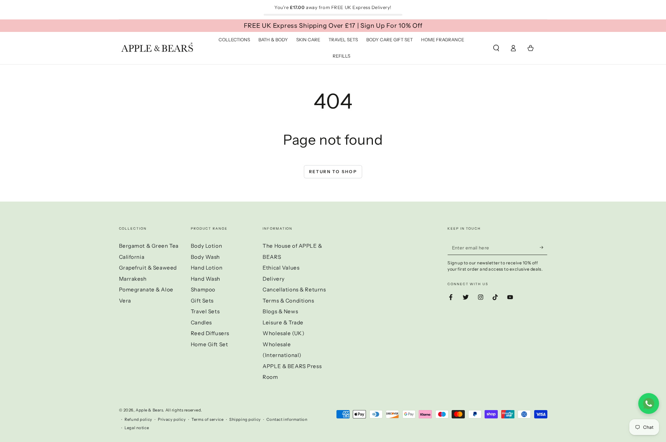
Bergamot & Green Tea (149, 246)
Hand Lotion (206, 267)
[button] (496, 48)
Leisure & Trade (283, 322)
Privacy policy (172, 419)
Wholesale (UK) (283, 333)
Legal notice (137, 427)
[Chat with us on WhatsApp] (648, 403)
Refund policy (138, 419)
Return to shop (333, 171)
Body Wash (205, 257)
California (132, 257)
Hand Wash (205, 278)
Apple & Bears (149, 410)
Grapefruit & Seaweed (148, 267)
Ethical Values (281, 267)
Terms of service (207, 419)
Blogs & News (280, 311)
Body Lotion (206, 246)
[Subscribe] (543, 247)
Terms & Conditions (288, 300)
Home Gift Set (209, 344)
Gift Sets (202, 300)
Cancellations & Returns (294, 289)
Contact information (286, 419)
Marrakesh (133, 278)
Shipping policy (245, 419)
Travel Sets (205, 311)
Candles (201, 322)
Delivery (274, 278)
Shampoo (203, 289)
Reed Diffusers (210, 333)
